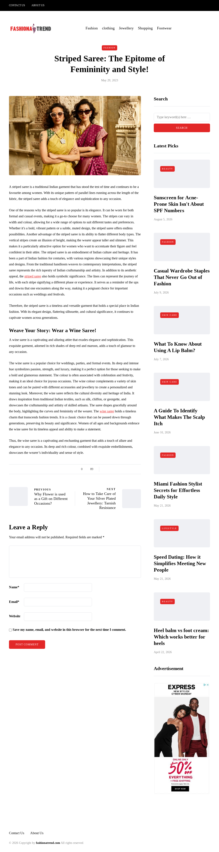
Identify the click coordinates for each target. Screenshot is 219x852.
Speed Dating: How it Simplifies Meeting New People (180, 563)
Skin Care (169, 315)
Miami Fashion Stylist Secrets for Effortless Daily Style (178, 490)
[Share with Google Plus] (117, 469)
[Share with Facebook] (106, 469)
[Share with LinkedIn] (122, 469)
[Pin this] (127, 469)
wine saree (107, 411)
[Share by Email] (138, 469)
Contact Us (17, 5)
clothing (108, 28)
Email (14, 602)
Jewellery (126, 28)
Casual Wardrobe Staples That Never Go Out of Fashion (182, 277)
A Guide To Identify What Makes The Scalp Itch (179, 417)
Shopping (145, 28)
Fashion (92, 28)
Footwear (164, 28)
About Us (37, 5)
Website (14, 616)
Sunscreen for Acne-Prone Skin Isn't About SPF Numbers (179, 204)
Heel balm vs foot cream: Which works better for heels (181, 637)
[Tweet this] (111, 469)
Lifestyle (169, 528)
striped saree (32, 276)
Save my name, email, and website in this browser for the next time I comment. (69, 629)
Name (14, 587)
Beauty (167, 169)
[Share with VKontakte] (133, 469)
